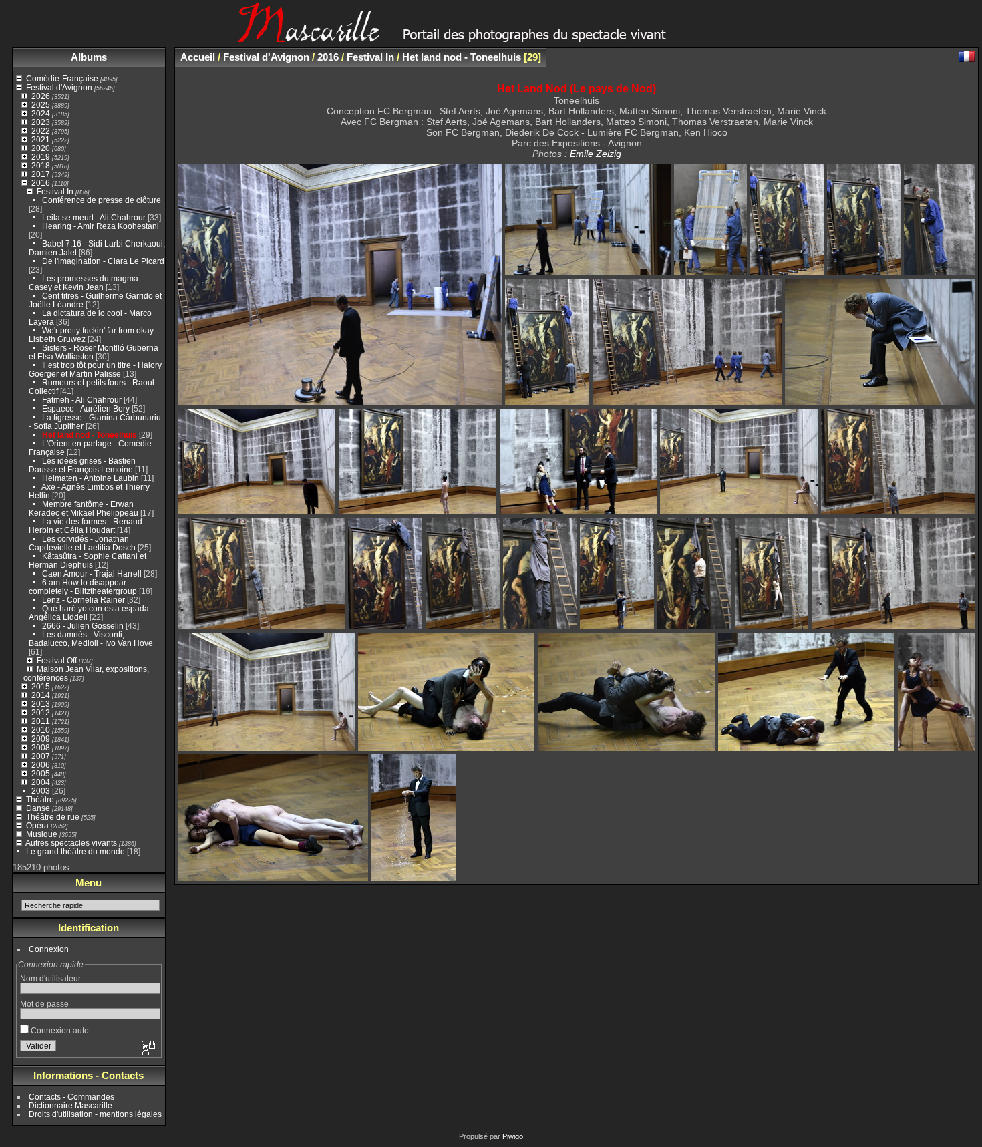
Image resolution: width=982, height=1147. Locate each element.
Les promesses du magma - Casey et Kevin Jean (86, 282)
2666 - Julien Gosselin (83, 625)
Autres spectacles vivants (71, 842)
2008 (40, 747)
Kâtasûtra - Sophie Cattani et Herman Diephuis (87, 560)
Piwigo (512, 1136)
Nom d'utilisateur (50, 978)
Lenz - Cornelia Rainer (83, 599)
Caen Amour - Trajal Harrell (92, 573)
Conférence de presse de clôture (101, 200)
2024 (40, 113)
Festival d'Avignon (59, 87)
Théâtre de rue (52, 816)
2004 (40, 782)
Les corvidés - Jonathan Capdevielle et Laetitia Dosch (82, 543)
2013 (40, 703)
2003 (40, 790)
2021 (40, 139)
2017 (40, 174)
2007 (40, 756)
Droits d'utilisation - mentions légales (95, 1114)
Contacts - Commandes (71, 1096)
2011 (40, 721)
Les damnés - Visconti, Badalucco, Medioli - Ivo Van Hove (91, 638)
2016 (40, 182)
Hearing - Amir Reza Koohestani (100, 226)
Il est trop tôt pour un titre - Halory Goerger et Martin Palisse (95, 369)
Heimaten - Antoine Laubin (90, 478)
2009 (40, 738)
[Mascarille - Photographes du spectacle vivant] (491, 38)
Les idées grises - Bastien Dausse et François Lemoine (82, 465)
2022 (40, 130)
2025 (40, 104)
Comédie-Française (62, 78)
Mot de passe (44, 1003)
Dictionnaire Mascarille (70, 1105)
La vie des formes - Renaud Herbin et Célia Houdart (85, 525)
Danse (38, 808)
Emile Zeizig (595, 153)
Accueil (197, 57)
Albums (89, 57)
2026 (40, 96)
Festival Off (57, 660)
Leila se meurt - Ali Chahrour (94, 217)
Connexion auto (59, 1030)
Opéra (37, 825)
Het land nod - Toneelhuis (89, 434)
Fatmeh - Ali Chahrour (82, 399)
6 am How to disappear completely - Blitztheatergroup (83, 586)
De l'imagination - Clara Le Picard (103, 261)
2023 (40, 122)
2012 (40, 712)
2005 (40, 773)
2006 (40, 764)
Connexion (49, 949)
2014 (40, 695)
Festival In (55, 191)
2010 (40, 729)
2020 (40, 148)
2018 (40, 165)
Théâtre (40, 799)
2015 (40, 686)
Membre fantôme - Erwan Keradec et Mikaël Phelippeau (83, 508)
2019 (40, 156)
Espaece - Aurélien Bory (86, 408)
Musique (41, 834)
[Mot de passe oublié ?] (147, 1048)
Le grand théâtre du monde (75, 851)
